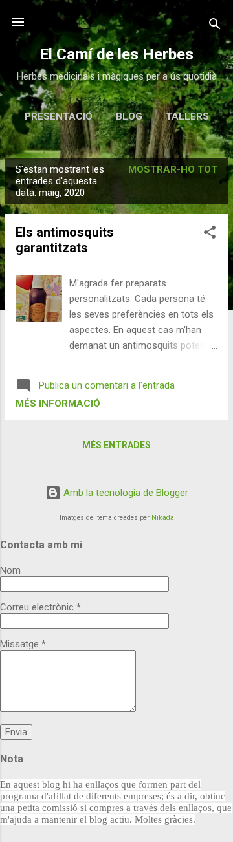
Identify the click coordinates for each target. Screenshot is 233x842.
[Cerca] (215, 26)
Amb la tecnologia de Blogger (124, 493)
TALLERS (187, 116)
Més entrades (116, 445)
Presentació (59, 116)
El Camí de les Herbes (116, 54)
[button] (209, 234)
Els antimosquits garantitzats (65, 239)
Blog (129, 116)
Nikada (162, 517)
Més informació (58, 403)
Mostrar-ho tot (172, 169)
